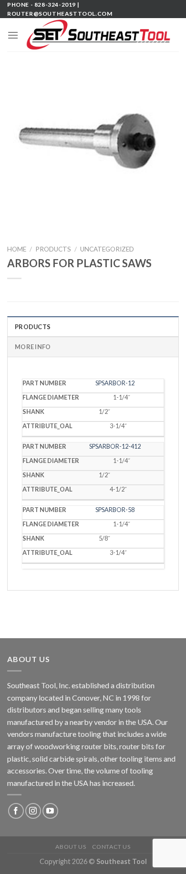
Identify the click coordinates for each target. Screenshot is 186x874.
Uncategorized (107, 249)
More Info (33, 347)
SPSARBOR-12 (114, 383)
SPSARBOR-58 (114, 509)
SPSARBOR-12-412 (115, 446)
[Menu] (13, 35)
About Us (70, 846)
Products (53, 249)
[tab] (93, 326)
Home (16, 249)
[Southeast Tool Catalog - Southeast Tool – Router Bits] (99, 34)
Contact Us (111, 846)
